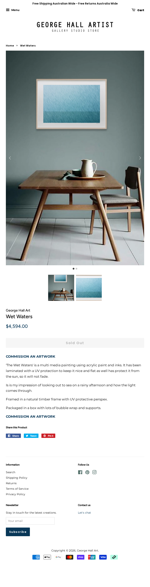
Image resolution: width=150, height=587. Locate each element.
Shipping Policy (16, 477)
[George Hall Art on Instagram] (94, 473)
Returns (11, 483)
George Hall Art (87, 550)
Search (10, 472)
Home (10, 45)
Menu (15, 10)
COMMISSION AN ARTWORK (30, 356)
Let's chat (84, 512)
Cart (140, 10)
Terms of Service (17, 488)
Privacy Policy (15, 494)
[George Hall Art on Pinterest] (87, 473)
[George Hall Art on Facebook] (80, 473)
